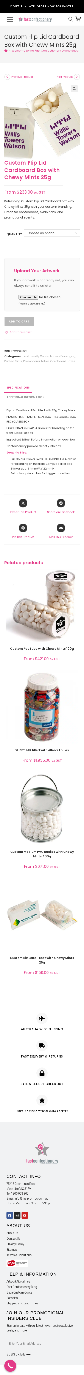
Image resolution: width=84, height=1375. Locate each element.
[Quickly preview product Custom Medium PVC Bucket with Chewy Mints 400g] (76, 779)
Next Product (65, 77)
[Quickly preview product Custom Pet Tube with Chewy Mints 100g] (76, 576)
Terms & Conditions (19, 1255)
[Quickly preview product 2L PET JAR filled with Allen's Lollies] (76, 678)
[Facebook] (9, 1215)
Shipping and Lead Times (22, 1303)
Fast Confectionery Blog (21, 1287)
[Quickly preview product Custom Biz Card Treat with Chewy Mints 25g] (76, 885)
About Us (12, 1233)
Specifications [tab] (18, 387)
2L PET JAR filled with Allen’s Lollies (42, 750)
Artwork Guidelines (18, 1281)
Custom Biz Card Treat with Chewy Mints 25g (42, 960)
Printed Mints (13, 361)
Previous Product (22, 77)
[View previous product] (7, 77)
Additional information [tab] (25, 397)
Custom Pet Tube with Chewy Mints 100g (42, 648)
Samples (12, 1298)
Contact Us (13, 1238)
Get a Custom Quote (19, 1292)
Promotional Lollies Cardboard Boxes (49, 361)
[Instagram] (17, 1215)
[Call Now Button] (10, 1366)
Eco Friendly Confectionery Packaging (49, 356)
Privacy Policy (15, 1244)
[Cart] (78, 18)
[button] (74, 88)
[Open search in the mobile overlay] (71, 19)
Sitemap (11, 1249)
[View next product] (77, 77)
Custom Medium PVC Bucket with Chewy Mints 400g (42, 854)
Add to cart (19, 321)
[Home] (6, 51)
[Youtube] (25, 1215)
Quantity (14, 234)
